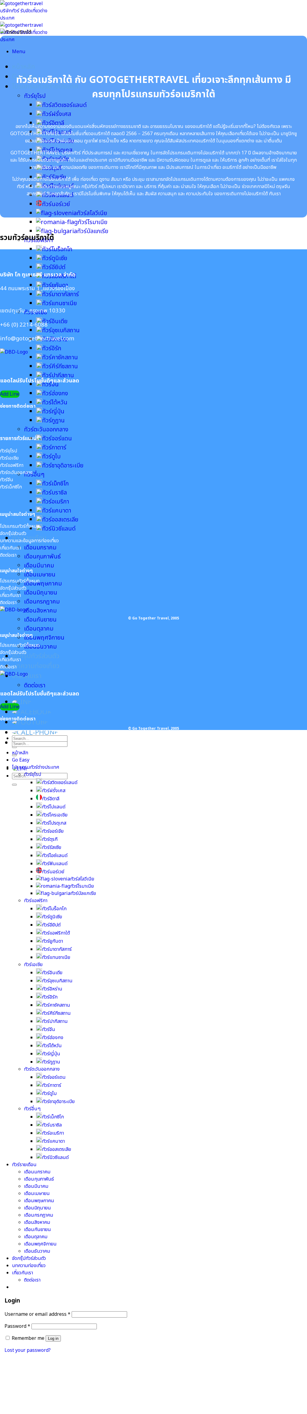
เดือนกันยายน (40, 619)
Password (17, 1326)
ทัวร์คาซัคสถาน (60, 357)
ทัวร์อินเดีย (54, 321)
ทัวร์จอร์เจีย (53, 831)
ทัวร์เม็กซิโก (55, 483)
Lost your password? (27, 1350)
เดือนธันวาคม (40, 646)
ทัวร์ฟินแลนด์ (54, 863)
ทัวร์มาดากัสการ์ (60, 294)
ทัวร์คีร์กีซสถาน (60, 366)
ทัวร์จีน (48, 1029)
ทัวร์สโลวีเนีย (92, 213)
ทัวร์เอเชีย (33, 964)
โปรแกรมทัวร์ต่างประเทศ (35, 767)
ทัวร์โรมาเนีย (92, 222)
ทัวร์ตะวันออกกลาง (46, 429)
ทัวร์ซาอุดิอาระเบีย (62, 465)
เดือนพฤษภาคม (43, 583)
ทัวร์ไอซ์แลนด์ (54, 855)
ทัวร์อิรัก (51, 348)
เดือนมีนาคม (39, 565)
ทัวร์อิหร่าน (52, 989)
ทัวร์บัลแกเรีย (92, 231)
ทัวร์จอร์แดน (57, 438)
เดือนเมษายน (39, 574)
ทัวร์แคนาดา (56, 510)
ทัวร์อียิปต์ (53, 267)
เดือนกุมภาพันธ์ (42, 556)
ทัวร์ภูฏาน (53, 420)
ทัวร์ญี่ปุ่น (53, 411)
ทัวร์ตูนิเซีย (54, 258)
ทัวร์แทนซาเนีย (59, 303)
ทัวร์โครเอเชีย (54, 815)
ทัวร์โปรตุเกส (54, 823)
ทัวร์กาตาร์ (54, 447)
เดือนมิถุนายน (40, 592)
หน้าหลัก (23, 67)
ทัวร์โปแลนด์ (53, 806)
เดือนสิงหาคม (40, 610)
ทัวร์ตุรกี (50, 839)
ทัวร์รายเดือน (24, 1164)
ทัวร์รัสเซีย (51, 847)
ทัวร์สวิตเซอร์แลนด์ (64, 105)
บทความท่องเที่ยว (35, 666)
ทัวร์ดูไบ (51, 456)
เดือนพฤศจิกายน (44, 637)
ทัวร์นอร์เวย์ (56, 204)
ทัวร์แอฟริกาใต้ (56, 933)
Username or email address (37, 1314)
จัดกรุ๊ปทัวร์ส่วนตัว (35, 656)
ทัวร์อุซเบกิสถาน (61, 330)
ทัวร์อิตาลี (50, 798)
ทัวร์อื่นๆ (34, 474)
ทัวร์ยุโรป (35, 96)
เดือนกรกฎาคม (42, 601)
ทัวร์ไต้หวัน (54, 402)
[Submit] (14, 785)
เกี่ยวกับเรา (22, 1272)
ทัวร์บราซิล (54, 492)
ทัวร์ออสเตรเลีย (60, 519)
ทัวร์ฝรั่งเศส (56, 114)
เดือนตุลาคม (38, 628)
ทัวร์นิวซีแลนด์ (59, 528)
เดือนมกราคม (40, 547)
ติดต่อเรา (34, 685)
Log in (53, 1338)
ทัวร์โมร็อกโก (57, 249)
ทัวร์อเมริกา (55, 501)
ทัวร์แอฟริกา (35, 900)
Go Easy (20, 760)
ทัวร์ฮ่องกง (55, 393)
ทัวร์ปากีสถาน (58, 375)
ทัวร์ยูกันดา (52, 941)
